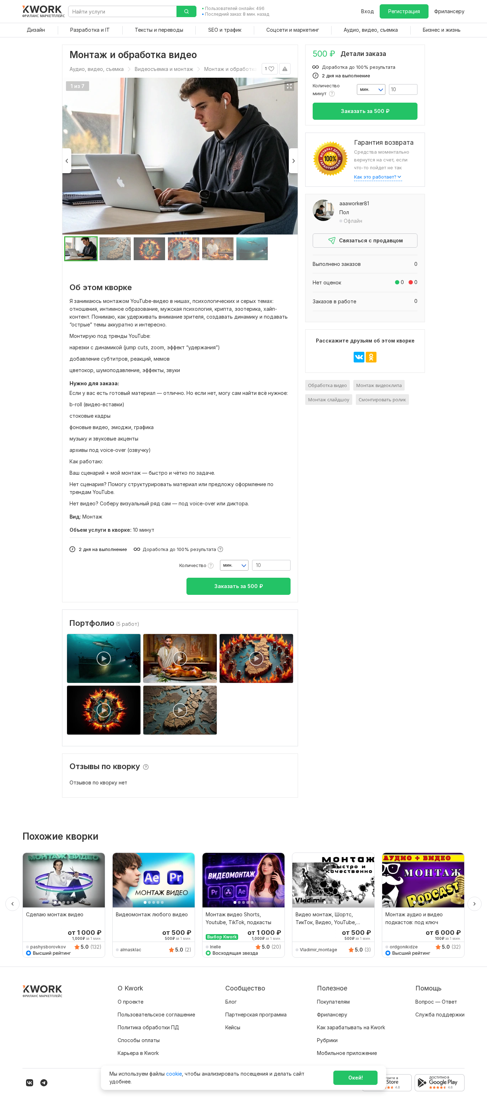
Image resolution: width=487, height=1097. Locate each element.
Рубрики (327, 1040)
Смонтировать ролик (382, 399)
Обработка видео (327, 385)
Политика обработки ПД (148, 1027)
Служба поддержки (440, 1014)
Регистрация (404, 11)
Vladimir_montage (318, 949)
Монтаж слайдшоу (328, 399)
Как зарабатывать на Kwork (351, 1027)
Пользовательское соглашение (156, 1014)
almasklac (130, 949)
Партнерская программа (256, 1014)
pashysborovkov (48, 946)
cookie (174, 1074)
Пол (344, 212)
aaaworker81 (354, 203)
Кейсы (232, 1027)
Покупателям (333, 1002)
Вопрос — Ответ (436, 1002)
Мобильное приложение (347, 1053)
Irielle (215, 946)
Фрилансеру (449, 11)
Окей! (355, 1078)
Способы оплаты (139, 1040)
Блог (231, 1002)
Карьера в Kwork (138, 1053)
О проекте (130, 1002)
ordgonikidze (403, 946)
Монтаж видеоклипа (379, 385)
